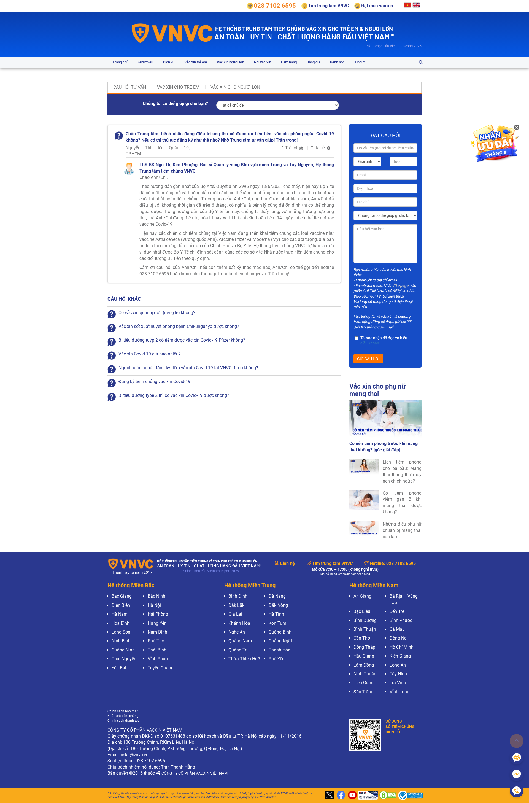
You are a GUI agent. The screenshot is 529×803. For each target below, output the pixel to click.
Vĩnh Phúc (158, 658)
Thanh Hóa (279, 650)
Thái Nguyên (124, 658)
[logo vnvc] (172, 33)
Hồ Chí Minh (402, 647)
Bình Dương (365, 620)
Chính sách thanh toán (124, 721)
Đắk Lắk (236, 605)
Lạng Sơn (121, 632)
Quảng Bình (280, 632)
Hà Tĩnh (276, 614)
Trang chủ (120, 62)
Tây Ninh (398, 674)
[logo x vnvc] (329, 795)
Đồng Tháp (364, 647)
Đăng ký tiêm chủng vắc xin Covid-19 (154, 381)
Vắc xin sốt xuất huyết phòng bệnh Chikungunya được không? (178, 326)
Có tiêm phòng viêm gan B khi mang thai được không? (402, 503)
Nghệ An (236, 632)
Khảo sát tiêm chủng (123, 716)
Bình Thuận (364, 629)
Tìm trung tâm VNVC (332, 563)
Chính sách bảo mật (122, 711)
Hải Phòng (158, 614)
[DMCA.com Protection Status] (387, 795)
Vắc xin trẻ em (195, 62)
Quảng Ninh (123, 650)
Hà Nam (120, 614)
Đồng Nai (399, 638)
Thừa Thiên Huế (244, 658)
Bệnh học (337, 62)
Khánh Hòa (239, 623)
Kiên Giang (400, 656)
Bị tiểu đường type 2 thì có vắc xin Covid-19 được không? (173, 395)
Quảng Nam (240, 640)
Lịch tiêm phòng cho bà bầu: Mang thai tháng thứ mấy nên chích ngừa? (402, 471)
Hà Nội (154, 605)
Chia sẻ (318, 147)
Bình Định (237, 596)
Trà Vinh (398, 682)
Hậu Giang (363, 656)
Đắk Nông (278, 605)
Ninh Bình (121, 640)
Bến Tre (397, 611)
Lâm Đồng (363, 665)
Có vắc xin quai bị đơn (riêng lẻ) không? (156, 312)
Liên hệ (287, 563)
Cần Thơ (361, 638)
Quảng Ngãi (280, 640)
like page (400, 285)
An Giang (362, 596)
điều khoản (369, 343)
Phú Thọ (156, 640)
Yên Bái (119, 667)
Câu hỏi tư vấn (129, 87)
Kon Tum (277, 623)
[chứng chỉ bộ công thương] (409, 795)
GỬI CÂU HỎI (368, 359)
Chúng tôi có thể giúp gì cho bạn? (175, 103)
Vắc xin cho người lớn (235, 87)
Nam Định (157, 632)
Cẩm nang (289, 62)
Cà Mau (397, 629)
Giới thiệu (145, 62)
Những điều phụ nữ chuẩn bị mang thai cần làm (402, 530)
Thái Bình (157, 650)
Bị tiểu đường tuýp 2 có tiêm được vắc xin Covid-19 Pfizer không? (181, 340)
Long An (398, 665)
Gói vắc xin (262, 62)
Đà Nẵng (277, 596)
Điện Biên (121, 605)
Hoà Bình (120, 623)
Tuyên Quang (161, 667)
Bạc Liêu (361, 611)
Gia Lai (235, 614)
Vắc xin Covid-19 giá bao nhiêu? (149, 354)
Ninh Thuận (364, 674)
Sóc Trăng (363, 691)
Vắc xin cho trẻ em (178, 87)
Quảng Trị (237, 650)
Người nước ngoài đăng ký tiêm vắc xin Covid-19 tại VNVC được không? (188, 367)
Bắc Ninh (156, 596)
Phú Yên (277, 658)
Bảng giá (313, 62)
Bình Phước (401, 620)
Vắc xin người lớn (230, 62)
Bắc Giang (122, 596)
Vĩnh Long (399, 691)
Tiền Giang (364, 682)
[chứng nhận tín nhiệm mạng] (367, 795)
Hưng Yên (157, 623)
